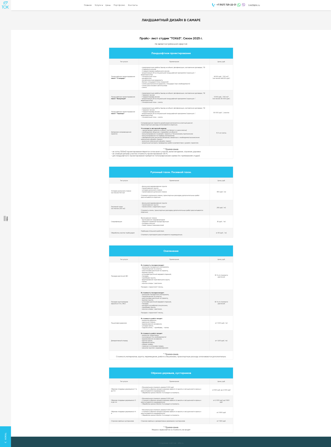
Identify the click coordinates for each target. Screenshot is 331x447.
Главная (88, 5)
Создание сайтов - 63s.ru (171, 443)
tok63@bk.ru (254, 5)
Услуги (98, 5)
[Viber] (243, 5)
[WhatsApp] (238, 5)
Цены (108, 5)
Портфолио (119, 5)
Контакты (133, 5)
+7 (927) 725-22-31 (226, 4)
